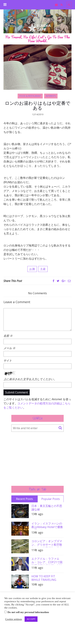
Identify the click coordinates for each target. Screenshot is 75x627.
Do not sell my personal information (28, 612)
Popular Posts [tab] (50, 499)
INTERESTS (51, 95)
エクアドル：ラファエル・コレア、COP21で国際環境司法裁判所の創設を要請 (46, 561)
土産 (43, 269)
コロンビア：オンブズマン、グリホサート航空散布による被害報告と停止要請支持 (46, 543)
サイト (7, 360)
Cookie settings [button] (13, 619)
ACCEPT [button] (31, 619)
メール (9, 348)
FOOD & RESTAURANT (30, 95)
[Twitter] (58, 281)
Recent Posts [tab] (24, 499)
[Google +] (63, 281)
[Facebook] (53, 281)
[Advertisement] (37, 459)
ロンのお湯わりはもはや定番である (37, 105)
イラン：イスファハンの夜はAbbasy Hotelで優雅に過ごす (47, 526)
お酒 (32, 269)
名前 (8, 336)
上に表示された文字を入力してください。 (30, 379)
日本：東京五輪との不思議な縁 (46, 507)
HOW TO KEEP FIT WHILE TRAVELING (43, 578)
